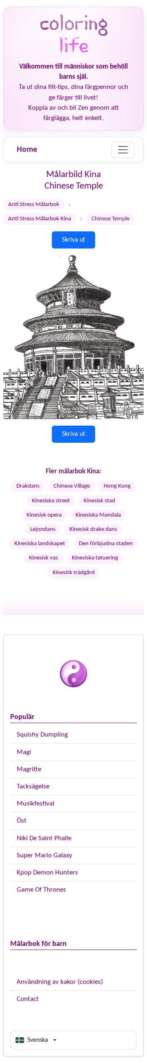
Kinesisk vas (43, 558)
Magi (24, 752)
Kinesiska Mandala (98, 515)
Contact (28, 999)
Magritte (29, 769)
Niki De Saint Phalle (44, 838)
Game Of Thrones (41, 889)
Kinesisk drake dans (93, 529)
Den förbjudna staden (106, 544)
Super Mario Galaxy (44, 855)
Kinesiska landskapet (39, 544)
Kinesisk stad (99, 501)
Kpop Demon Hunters (47, 872)
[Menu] (122, 150)
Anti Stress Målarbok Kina (39, 219)
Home (27, 150)
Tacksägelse (33, 786)
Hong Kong (117, 486)
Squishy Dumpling (42, 734)
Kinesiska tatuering (95, 558)
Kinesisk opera (44, 515)
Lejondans (43, 529)
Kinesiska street (51, 501)
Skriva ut (73, 240)
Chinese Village (71, 486)
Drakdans (28, 486)
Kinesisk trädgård (74, 573)
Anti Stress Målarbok (33, 205)
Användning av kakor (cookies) (60, 982)
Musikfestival (35, 803)
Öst (22, 820)
